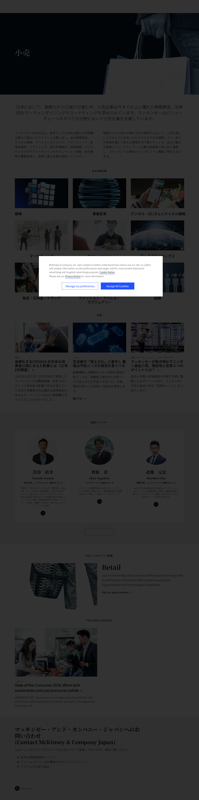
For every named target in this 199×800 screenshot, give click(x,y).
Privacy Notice (73, 276)
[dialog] (101, 276)
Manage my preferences (80, 286)
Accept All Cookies (117, 286)
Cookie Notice (107, 272)
